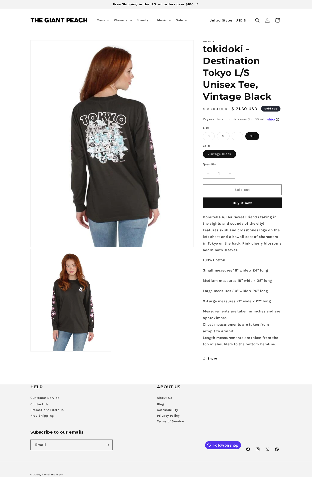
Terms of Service (170, 421)
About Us (164, 398)
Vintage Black (222, 155)
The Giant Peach (53, 474)
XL (254, 137)
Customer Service (44, 398)
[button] (102, 20)
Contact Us (39, 404)
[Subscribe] (107, 445)
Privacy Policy (168, 415)
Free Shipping (42, 415)
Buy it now (242, 203)
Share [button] (212, 358)
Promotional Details (46, 410)
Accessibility (167, 410)
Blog (160, 404)
